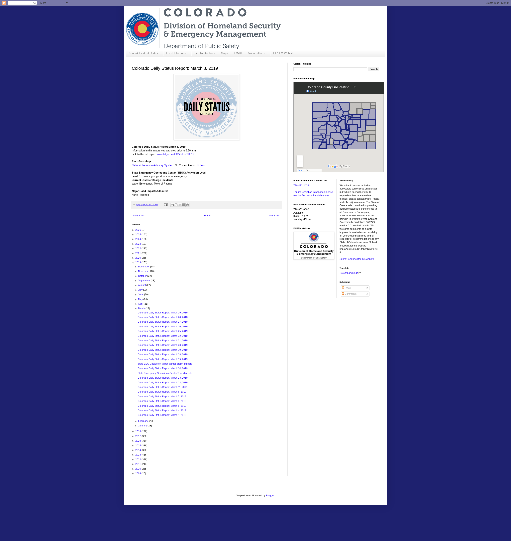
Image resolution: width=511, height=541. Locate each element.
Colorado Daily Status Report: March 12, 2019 (163, 382)
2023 (138, 244)
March (142, 308)
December (144, 266)
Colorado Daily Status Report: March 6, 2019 (162, 401)
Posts (347, 287)
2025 (138, 234)
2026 (138, 230)
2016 (138, 440)
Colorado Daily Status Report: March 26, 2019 (163, 326)
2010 (138, 468)
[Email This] (172, 205)
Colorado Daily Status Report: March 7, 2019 (162, 396)
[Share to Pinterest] (187, 205)
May (140, 299)
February (143, 421)
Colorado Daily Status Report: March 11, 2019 (162, 387)
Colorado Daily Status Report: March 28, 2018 (163, 317)
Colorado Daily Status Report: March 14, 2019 (163, 368)
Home (207, 215)
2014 (138, 450)
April (141, 303)
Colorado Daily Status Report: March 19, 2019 (163, 350)
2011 (138, 464)
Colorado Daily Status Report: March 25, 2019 (163, 331)
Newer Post (139, 215)
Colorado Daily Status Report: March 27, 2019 (163, 321)
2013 (138, 454)
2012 (138, 459)
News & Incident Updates (144, 53)
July (140, 290)
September (144, 280)
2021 (138, 253)
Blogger (270, 495)
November (144, 271)
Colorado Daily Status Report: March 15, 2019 (163, 359)
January (143, 425)
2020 (138, 257)
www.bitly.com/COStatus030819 (175, 154)
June (141, 294)
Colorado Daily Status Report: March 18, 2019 (163, 354)
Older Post (274, 215)
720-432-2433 (301, 185)
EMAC (238, 53)
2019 (138, 262)
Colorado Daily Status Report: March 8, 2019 (162, 391)
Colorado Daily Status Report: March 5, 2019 (162, 406)
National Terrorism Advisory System (152, 165)
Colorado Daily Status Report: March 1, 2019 (162, 415)
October (142, 276)
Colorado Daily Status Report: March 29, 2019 (163, 312)
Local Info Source (177, 53)
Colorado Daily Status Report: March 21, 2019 (163, 340)
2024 (138, 239)
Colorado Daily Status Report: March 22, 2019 (163, 336)
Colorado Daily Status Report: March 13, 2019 (163, 377)
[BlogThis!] (176, 205)
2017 (138, 436)
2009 (138, 473)
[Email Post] (165, 204)
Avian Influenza (257, 53)
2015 (138, 445)
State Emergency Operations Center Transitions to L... (167, 373)
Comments (350, 294)
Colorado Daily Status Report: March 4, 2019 (162, 410)
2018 (138, 431)
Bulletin (201, 165)
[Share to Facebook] (184, 205)
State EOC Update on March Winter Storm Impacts (165, 363)
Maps (224, 53)
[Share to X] (180, 205)
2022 (138, 248)
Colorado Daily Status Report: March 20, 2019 (163, 345)
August (142, 285)
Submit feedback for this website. (357, 259)
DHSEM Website (283, 53)
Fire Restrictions (204, 53)
